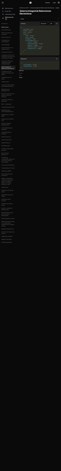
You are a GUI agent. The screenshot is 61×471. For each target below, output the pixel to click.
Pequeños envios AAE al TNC (7, 119)
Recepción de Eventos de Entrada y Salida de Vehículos (7, 95)
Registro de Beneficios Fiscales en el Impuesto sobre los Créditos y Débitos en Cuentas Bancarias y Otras (7, 181)
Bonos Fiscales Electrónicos (5, 154)
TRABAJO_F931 (5, 81)
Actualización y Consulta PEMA (7, 115)
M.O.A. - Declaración (6, 104)
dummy (21, 73)
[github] (59, 2)
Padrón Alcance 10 (6, 136)
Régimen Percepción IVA (7, 229)
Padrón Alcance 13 (6, 37)
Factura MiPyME (5, 44)
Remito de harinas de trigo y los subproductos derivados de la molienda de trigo (7, 224)
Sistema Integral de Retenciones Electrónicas (7, 67)
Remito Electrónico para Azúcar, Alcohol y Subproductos (7, 214)
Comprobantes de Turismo (8, 168)
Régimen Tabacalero (6, 239)
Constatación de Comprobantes (5, 41)
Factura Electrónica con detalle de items (7, 48)
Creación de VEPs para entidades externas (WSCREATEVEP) (7, 62)
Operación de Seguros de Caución (7, 232)
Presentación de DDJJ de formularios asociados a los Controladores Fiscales (8, 56)
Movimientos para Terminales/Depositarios (7, 110)
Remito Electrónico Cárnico (8, 218)
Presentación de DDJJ (7, 52)
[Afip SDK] (30, 2)
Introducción (4, 23)
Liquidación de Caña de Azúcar (7, 191)
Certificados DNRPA (6, 171)
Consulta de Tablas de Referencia (7, 100)
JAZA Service (4, 187)
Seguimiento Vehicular (6, 236)
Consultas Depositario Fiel (7, 107)
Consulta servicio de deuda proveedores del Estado (7, 73)
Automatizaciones (10, 14)
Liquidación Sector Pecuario (6, 200)
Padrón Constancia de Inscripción (6, 33)
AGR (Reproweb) (5, 145)
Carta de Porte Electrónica (7, 165)
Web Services (9, 8)
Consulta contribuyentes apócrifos (7, 149)
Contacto (47, 2)
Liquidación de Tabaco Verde (7, 204)
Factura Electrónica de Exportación (6, 174)
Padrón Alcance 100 (6, 139)
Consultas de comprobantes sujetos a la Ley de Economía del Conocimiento (7, 160)
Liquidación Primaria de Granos (7, 195)
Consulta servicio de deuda (6, 78)
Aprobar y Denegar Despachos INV (6, 124)
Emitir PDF (8, 11)
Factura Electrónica (6, 29)
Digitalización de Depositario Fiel (5, 90)
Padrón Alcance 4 (5, 142)
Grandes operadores (6, 242)
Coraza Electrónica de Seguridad (6, 128)
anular (20, 77)
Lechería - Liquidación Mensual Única (6, 208)
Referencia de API (9, 18)
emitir (20, 75)
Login (54, 2)
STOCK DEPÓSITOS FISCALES (6, 133)
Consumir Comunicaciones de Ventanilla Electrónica (7, 85)
